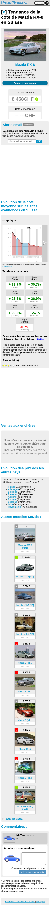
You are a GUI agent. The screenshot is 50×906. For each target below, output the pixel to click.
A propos (40, 901)
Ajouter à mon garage (25, 83)
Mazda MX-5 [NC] (25, 576)
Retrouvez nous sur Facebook (20, 901)
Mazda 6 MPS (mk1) (25, 546)
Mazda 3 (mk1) (25, 691)
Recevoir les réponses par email (30, 868)
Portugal (12, 499)
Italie (10, 504)
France (11, 487)
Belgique (12, 492)
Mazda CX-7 (25, 749)
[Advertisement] (25, 172)
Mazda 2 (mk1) (25, 663)
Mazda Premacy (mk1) (25, 807)
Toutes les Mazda (13, 819)
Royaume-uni (14, 507)
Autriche (12, 497)
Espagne (12, 502)
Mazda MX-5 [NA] (25, 634)
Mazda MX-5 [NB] (25, 605)
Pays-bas (12, 494)
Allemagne (13, 489)
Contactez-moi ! (7, 266)
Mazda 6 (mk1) (25, 720)
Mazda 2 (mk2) (25, 778)
